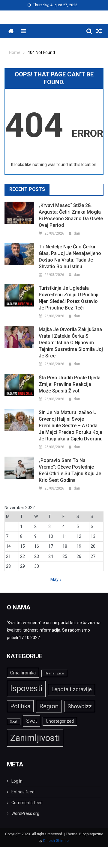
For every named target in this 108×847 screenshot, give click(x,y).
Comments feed (27, 802)
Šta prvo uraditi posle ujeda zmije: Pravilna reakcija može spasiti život (69, 384)
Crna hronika (23, 673)
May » (56, 579)
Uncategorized (60, 721)
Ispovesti (26, 688)
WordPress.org (25, 813)
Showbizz (80, 706)
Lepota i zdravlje (71, 689)
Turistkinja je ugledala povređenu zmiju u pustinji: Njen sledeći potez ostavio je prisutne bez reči (69, 298)
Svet (31, 721)
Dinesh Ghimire (56, 841)
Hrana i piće (54, 673)
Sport (13, 722)
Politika (20, 706)
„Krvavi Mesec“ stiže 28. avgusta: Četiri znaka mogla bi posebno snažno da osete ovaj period (71, 215)
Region (48, 706)
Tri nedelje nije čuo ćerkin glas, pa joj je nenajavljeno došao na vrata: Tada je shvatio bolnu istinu (70, 256)
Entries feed (22, 791)
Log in (16, 781)
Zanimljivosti (35, 738)
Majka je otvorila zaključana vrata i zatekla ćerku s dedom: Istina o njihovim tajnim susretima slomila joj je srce (71, 343)
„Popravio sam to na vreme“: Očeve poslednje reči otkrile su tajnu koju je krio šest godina (70, 470)
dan (77, 233)
